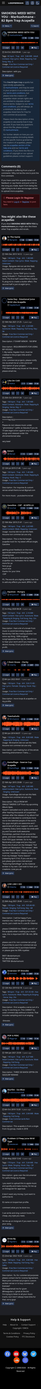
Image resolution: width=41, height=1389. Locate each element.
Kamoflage (14, 768)
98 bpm (11, 992)
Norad (12, 454)
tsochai (13, 508)
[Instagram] (25, 1360)
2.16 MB (29, 613)
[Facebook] (7, 1354)
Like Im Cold (13, 380)
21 (37, 719)
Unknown (6, 263)
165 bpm (11, 472)
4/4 (22, 56)
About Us (14, 1325)
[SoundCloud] (16, 1360)
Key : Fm (12, 997)
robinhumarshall (17, 1092)
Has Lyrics (14, 59)
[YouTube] (16, 1354)
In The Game (13, 237)
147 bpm (11, 786)
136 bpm (11, 683)
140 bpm (11, 258)
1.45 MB (29, 472)
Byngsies (13, 240)
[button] (37, 3)
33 (37, 454)
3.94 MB (29, 1113)
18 (37, 1242)
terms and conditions (16, 93)
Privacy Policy (29, 1333)
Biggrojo (13, 1038)
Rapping (28, 59)
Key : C (18, 477)
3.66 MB (28, 56)
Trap (17, 56)
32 (37, 384)
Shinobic (13, 973)
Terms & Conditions (11, 1333)
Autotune (6, 328)
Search (36, 26)
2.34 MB (29, 326)
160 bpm (11, 326)
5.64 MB (29, 1162)
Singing (22, 686)
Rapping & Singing (11, 618)
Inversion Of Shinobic (18, 970)
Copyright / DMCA (20, 1328)
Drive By (11, 1238)
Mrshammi (14, 719)
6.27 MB (29, 1057)
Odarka (13, 887)
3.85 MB (29, 786)
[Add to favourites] (18, 48)
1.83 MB (29, 402)
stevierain (14, 1144)
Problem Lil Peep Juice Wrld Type (21, 1140)
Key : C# (30, 1165)
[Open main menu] (3, 3)
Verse (12, 407)
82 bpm (11, 56)
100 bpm (11, 905)
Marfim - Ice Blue (16, 1089)
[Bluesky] (25, 1354)
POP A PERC (13, 1035)
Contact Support (28, 1325)
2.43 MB (29, 526)
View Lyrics (9, 75)
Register (25, 202)
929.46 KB (30, 905)
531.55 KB (29, 992)
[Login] (27, 3)
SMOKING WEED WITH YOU (20, 32)
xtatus (12, 383)
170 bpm (11, 1162)
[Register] (32, 3)
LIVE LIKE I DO (14, 884)
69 (37, 595)
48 (37, 308)
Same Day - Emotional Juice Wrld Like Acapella (21, 300)
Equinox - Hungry (16, 591)
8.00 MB (29, 737)
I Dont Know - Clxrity (17, 662)
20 (37, 768)
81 (37, 508)
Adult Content (8, 261)
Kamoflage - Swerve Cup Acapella (19, 763)
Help (5, 1325)
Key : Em (32, 618)
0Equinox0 (14, 594)
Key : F (18, 407)
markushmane (16, 35)
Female (15, 686)
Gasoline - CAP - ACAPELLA (20, 505)
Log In (16, 202)
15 (37, 887)
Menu (7, 26)
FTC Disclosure (28, 1336)
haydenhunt (15, 305)
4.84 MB (29, 1260)
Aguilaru (13, 1241)
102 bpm (11, 613)
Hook (12, 477)
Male (22, 59)
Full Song (29, 328)
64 (37, 240)
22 (37, 974)
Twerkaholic (13, 716)
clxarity (13, 665)
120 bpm (11, 737)
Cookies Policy (12, 1336)
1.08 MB (29, 258)
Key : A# (29, 908)
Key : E (10, 61)
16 (37, 1039)
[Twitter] (33, 1354)
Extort (10, 451)
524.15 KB (30, 683)
